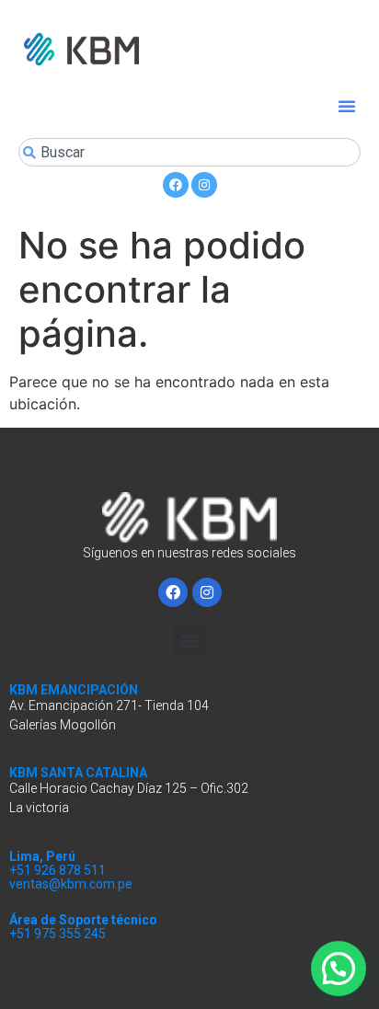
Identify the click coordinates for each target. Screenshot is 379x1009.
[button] (347, 106)
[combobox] (189, 152)
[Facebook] (176, 185)
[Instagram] (204, 185)
